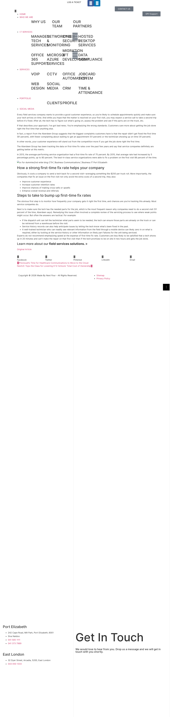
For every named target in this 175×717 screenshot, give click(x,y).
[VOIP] (28, 74)
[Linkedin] (97, 3)
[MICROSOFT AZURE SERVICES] (43, 55)
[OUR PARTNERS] (70, 22)
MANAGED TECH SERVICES (40, 40)
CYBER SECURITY (71, 38)
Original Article (24, 249)
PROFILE (70, 103)
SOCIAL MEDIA (53, 86)
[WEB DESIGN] (28, 84)
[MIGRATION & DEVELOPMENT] (59, 51)
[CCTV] (43, 74)
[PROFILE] (59, 103)
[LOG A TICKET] (84, 3)
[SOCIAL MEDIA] (43, 84)
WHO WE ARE (26, 17)
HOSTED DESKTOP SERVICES (87, 40)
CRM (67, 88)
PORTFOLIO (25, 98)
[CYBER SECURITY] (59, 36)
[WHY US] (28, 22)
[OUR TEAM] (49, 22)
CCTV (52, 74)
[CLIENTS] (43, 103)
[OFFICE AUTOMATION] (59, 74)
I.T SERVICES (26, 32)
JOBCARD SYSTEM (86, 76)
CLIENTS (54, 103)
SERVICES (24, 69)
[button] (51, 11)
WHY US (38, 22)
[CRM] (59, 88)
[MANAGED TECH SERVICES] (28, 36)
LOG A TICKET (74, 2)
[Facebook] (91, 3)
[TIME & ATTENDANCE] (75, 88)
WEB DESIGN (38, 86)
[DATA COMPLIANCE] (75, 55)
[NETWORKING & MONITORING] (43, 36)
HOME (23, 14)
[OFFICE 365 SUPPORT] (28, 55)
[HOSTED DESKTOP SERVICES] (75, 36)
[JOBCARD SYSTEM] (75, 74)
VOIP (35, 74)
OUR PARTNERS (82, 24)
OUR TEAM (57, 24)
